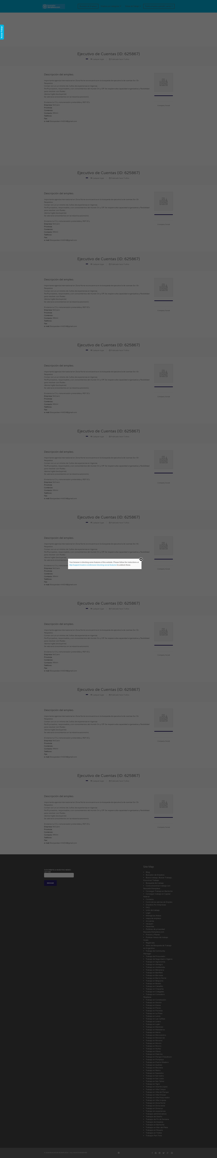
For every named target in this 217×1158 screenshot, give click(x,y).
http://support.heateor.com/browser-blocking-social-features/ (93, 565)
